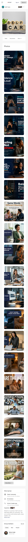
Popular (17, 527)
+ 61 (23, 6)
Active (6, 527)
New (12, 527)
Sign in (17, 2)
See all (22, 523)
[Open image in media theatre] (14, 60)
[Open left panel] (2, 2)
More (19, 38)
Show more (7, 517)
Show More (8, 483)
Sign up (24, 2)
